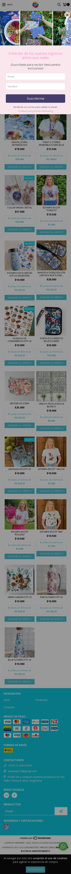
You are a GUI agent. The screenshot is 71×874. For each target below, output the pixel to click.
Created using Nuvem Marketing (35, 111)
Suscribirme (35, 98)
